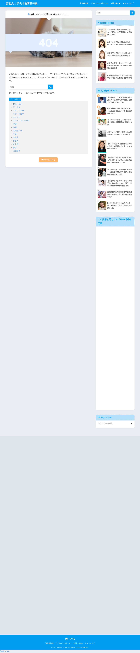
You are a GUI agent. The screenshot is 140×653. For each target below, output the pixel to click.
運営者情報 (84, 3)
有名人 (15, 141)
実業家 (15, 137)
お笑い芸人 (17, 104)
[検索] (50, 87)
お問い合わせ (115, 3)
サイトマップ (128, 3)
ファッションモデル (21, 121)
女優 (15, 134)
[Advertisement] (115, 318)
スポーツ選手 (18, 114)
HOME (71, 638)
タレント (16, 117)
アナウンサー (18, 111)
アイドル (16, 107)
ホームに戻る (49, 160)
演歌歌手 (16, 151)
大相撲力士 (17, 131)
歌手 (15, 148)
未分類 (15, 144)
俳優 (15, 124)
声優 (15, 127)
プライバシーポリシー (99, 3)
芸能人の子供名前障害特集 (22, 3)
